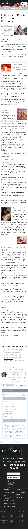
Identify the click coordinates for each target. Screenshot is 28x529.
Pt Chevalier (21, 516)
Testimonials (19, 489)
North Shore (21, 512)
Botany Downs (4, 523)
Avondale (3, 522)
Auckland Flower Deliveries (8, 488)
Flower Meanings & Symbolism (10, 403)
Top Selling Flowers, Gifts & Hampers (9, 501)
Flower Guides (6, 401)
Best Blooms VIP (20, 492)
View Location (13, 478)
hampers (20, 458)
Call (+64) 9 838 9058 (14, 465)
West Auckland (22, 523)
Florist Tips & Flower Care (9, 408)
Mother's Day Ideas (8, 416)
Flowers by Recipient (9, 492)
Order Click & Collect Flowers (12, 352)
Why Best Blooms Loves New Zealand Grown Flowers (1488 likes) (14, 436)
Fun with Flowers (7, 413)
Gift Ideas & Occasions (8, 406)
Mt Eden (11, 521)
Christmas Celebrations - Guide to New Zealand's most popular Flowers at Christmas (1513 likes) (14, 432)
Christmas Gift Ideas (8, 418)
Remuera (21, 517)
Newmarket (21, 511)
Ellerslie (11, 511)
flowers (6, 458)
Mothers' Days (17, 278)
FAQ (17, 491)
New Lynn (12, 523)
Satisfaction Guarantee (19, 495)
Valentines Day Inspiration (9, 414)
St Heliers (21, 519)
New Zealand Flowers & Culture (10, 409)
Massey (11, 520)
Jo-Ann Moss (6, 35)
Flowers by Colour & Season (9, 494)
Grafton (11, 512)
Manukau (12, 517)
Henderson (12, 515)
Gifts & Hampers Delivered (8, 497)
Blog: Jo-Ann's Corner (9, 506)
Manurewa (12, 519)
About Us (18, 499)
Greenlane (12, 514)
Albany (2, 519)
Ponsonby (21, 515)
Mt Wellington (13, 522)
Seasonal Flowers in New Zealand (11, 404)
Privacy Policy (19, 497)
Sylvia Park (21, 520)
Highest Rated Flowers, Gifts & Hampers (9, 504)
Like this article (9, 385)
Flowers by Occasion (9, 491)
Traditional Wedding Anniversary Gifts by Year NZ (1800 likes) (14, 423)
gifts (13, 458)
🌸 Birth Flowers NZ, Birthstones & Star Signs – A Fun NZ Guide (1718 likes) (14, 426)
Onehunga (21, 514)
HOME (17, 488)
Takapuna (21, 521)
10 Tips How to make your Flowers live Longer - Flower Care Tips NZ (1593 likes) (14, 429)
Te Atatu (20, 522)
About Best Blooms (8, 411)
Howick (11, 516)
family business (22, 44)
